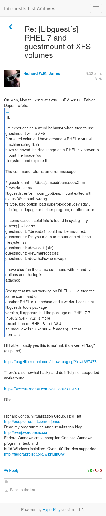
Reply (13, 470)
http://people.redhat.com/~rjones (32, 421)
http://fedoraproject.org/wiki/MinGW (34, 454)
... (7, 111)
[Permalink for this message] (100, 78)
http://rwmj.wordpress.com (26, 432)
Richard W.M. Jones (41, 73)
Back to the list (22, 489)
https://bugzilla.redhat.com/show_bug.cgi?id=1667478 (50, 361)
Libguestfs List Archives (29, 8)
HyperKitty (51, 509)
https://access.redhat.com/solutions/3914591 (42, 388)
